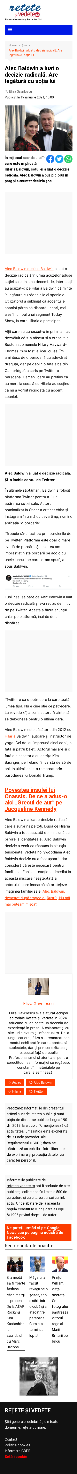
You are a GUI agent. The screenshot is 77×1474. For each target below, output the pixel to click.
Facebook (16, 1237)
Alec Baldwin (43, 1083)
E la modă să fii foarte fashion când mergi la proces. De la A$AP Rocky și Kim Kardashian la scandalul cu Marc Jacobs (16, 1312)
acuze (16, 1083)
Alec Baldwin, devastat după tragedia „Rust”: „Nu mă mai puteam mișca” (37, 897)
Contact (11, 1439)
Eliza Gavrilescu (20, 92)
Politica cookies (17, 1445)
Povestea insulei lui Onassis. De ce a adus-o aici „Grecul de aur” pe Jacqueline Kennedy (36, 799)
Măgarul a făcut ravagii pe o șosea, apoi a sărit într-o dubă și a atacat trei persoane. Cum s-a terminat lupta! (38, 1306)
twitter (39, 1091)
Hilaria (10, 736)
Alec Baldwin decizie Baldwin (29, 269)
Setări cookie (16, 1457)
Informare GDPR (17, 1451)
